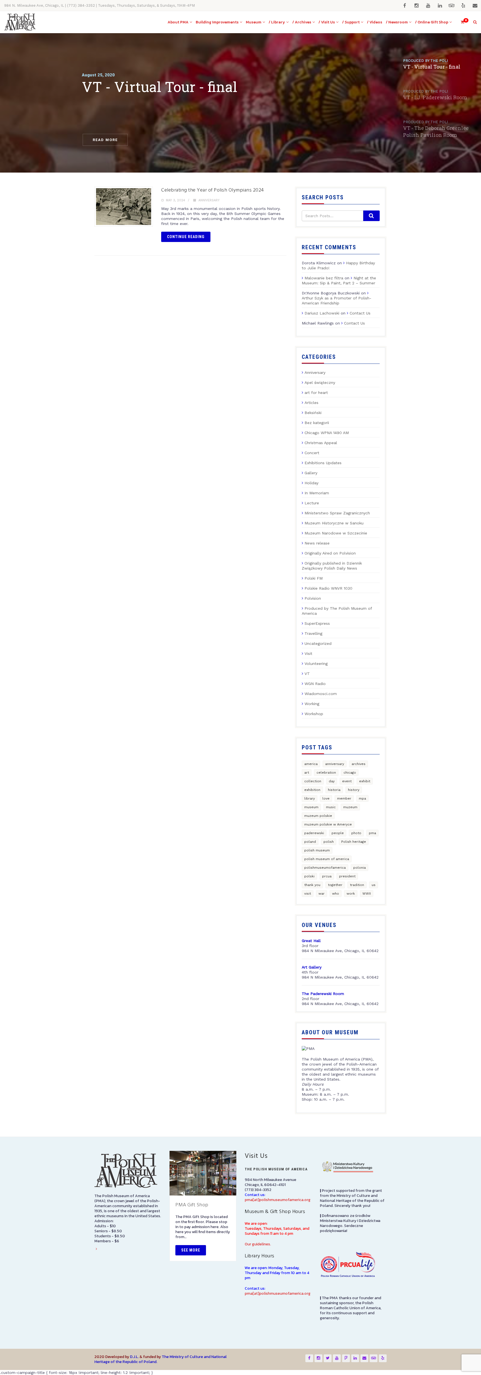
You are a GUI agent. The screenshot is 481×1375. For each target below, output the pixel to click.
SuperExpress (317, 623)
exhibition (312, 790)
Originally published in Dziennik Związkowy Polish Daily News (332, 565)
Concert (312, 453)
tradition (357, 885)
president (347, 876)
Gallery (311, 473)
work (351, 893)
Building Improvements (217, 22)
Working (312, 703)
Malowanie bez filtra (324, 278)
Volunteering (316, 663)
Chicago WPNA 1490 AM (327, 432)
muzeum (350, 807)
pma (372, 833)
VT (307, 673)
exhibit (364, 781)
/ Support (351, 22)
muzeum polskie (318, 816)
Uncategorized (318, 643)
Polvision (313, 598)
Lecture (312, 503)
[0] (460, 22)
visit (307, 893)
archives (358, 764)
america (311, 764)
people (338, 833)
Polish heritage (353, 842)
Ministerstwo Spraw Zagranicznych (337, 513)
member (344, 798)
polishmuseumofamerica (325, 868)
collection (312, 781)
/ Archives (301, 22)
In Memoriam (317, 493)
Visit (308, 653)
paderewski (314, 833)
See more (190, 1250)
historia (334, 790)
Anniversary (209, 200)
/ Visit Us (326, 22)
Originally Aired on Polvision (330, 553)
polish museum (317, 850)
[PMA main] (20, 22)
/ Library (277, 22)
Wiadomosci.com (321, 693)
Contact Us (360, 313)
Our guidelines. (258, 1244)
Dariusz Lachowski (322, 313)
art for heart (316, 392)
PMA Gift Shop (191, 1205)
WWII (366, 893)
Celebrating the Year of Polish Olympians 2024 (212, 190)
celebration (326, 772)
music (331, 807)
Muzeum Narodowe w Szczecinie (336, 533)
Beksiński (313, 412)
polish (328, 842)
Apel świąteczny (320, 382)
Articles (311, 402)
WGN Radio (315, 683)
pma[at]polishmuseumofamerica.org (277, 1200)
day (332, 781)
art (306, 772)
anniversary (334, 764)
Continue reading (186, 236)
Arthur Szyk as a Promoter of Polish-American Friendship (336, 300)
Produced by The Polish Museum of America (337, 611)
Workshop (314, 713)
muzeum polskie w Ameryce (328, 824)
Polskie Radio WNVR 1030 (328, 588)
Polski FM (314, 578)
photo (356, 833)
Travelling (313, 633)
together (335, 885)
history (353, 790)
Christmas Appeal (321, 442)
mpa (362, 798)
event (347, 781)
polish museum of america (326, 859)
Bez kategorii (317, 422)
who (335, 893)
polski (309, 876)
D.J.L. (134, 1357)
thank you (312, 885)
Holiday (311, 483)
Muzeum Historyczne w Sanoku (334, 523)
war (321, 893)
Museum (253, 22)
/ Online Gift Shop (431, 22)
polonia (359, 868)
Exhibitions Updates (323, 463)
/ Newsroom (397, 22)
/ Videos (374, 22)
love (326, 798)
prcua (327, 876)
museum (311, 807)
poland (310, 842)
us (374, 885)
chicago (349, 772)
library (309, 798)
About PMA (178, 22)
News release (317, 543)
